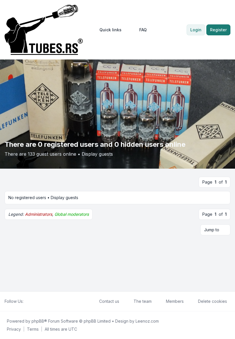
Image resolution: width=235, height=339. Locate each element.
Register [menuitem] (218, 29)
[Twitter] (31, 301)
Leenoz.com (147, 321)
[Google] (41, 301)
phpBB (38, 321)
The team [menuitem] (143, 301)
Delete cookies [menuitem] (212, 301)
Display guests (97, 154)
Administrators (38, 214)
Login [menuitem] (195, 29)
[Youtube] (36, 301)
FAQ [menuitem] (143, 29)
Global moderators (71, 214)
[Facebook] (27, 301)
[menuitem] (108, 30)
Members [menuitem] (175, 301)
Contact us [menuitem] (109, 301)
